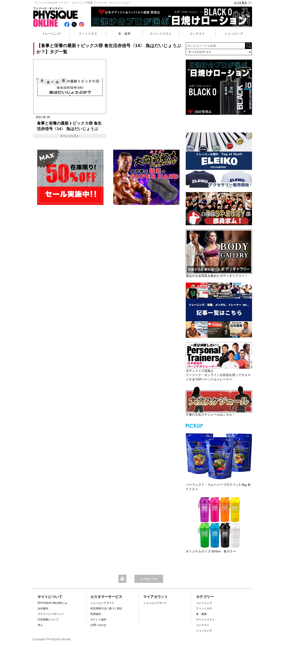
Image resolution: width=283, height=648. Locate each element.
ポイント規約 (98, 619)
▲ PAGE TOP (149, 579)
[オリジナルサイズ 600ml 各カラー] (219, 522)
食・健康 (124, 33)
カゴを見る (240, 2)
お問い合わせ (98, 625)
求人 (40, 625)
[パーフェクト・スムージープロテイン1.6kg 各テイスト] (219, 455)
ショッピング (233, 33)
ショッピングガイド (102, 603)
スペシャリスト (161, 33)
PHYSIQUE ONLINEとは (52, 603)
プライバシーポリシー (51, 614)
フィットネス (87, 33)
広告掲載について (48, 619)
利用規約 (95, 614)
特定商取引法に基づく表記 (106, 608)
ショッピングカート (155, 603)
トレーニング (51, 33)
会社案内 (43, 608)
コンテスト (197, 33)
